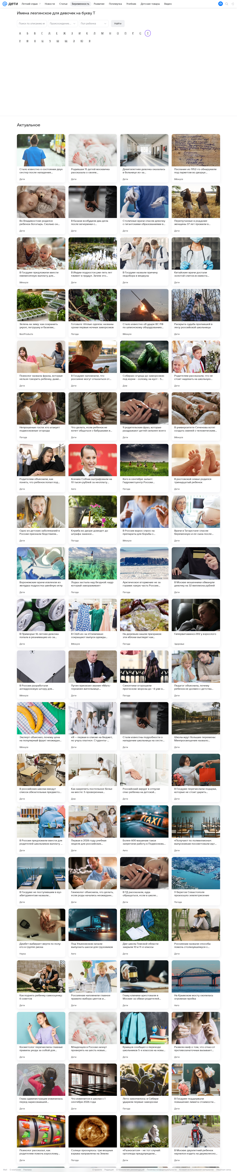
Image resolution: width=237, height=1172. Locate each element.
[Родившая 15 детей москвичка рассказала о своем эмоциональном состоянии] (93, 158)
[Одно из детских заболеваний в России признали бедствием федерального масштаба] (41, 520)
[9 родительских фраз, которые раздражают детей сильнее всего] (144, 416)
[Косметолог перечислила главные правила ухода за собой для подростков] (41, 1036)
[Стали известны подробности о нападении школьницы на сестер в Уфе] (144, 726)
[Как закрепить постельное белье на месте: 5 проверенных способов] (93, 778)
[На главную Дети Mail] (12, 4)
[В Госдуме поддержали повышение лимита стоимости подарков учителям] (196, 1088)
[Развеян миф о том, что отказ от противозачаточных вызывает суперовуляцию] (196, 1036)
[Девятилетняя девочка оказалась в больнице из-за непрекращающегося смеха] (144, 158)
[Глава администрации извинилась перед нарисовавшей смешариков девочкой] (41, 1088)
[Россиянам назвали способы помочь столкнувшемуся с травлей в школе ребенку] (196, 933)
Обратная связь (223, 1169)
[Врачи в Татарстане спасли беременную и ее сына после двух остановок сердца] (196, 520)
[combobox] (59, 23)
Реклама (27, 1169)
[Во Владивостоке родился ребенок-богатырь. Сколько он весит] (41, 210)
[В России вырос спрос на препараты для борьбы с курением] (144, 520)
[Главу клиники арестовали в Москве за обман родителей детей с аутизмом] (144, 984)
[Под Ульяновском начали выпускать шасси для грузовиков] (93, 933)
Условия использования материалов (196, 1169)
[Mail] (5, 4)
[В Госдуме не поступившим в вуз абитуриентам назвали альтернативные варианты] (41, 881)
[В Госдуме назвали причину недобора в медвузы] (144, 261)
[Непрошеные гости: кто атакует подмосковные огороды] (41, 416)
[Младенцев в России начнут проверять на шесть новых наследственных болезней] (93, 1036)
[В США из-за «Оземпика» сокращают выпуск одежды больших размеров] (93, 623)
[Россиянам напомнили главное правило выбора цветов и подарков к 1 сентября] (93, 984)
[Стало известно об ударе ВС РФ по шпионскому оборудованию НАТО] (144, 313)
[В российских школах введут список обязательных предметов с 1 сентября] (41, 778)
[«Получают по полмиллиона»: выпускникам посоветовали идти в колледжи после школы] (196, 829)
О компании (15, 1169)
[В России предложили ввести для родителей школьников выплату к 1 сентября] (41, 829)
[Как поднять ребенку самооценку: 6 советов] (41, 984)
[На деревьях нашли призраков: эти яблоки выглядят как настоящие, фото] (144, 623)
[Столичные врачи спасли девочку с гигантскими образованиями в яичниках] (144, 210)
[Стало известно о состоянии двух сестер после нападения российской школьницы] (41, 158)
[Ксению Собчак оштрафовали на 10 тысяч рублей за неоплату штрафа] (93, 468)
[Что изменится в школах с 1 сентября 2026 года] (93, 1088)
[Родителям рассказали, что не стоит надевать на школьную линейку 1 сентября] (196, 365)
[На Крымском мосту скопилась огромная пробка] (196, 984)
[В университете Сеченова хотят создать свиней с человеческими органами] (196, 416)
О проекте (97, 1169)
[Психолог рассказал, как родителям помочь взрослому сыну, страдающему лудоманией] (41, 1139)
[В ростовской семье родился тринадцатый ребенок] (196, 468)
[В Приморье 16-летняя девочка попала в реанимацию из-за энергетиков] (41, 623)
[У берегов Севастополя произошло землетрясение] (196, 881)
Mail (5, 1169)
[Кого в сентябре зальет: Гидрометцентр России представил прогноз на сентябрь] (144, 468)
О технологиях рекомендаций (130, 1169)
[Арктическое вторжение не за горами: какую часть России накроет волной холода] (144, 571)
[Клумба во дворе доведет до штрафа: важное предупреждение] (93, 520)
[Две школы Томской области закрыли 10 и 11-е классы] (144, 933)
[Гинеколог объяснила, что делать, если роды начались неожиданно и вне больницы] (93, 881)
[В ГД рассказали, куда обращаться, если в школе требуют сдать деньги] (144, 881)
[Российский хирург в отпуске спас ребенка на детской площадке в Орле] (144, 778)
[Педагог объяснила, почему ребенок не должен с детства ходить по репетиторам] (196, 674)
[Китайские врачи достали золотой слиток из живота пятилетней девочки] (196, 261)
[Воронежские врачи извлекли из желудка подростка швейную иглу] (41, 571)
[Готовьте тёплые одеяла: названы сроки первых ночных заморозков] (93, 313)
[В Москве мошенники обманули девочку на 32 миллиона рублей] (196, 571)
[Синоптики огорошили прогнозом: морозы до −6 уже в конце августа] (144, 674)
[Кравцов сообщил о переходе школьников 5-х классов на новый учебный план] (144, 1036)
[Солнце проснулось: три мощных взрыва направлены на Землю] (93, 1139)
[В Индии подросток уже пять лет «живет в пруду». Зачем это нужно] (93, 261)
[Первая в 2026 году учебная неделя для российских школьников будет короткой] (93, 829)
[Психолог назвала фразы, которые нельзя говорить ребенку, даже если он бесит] (41, 365)
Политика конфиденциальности (162, 1169)
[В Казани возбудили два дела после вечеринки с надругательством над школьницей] (93, 210)
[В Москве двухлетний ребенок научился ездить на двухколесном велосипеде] (196, 1139)
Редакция (109, 1169)
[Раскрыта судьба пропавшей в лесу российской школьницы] (196, 313)
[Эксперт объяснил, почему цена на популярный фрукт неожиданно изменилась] (41, 726)
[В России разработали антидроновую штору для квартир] (41, 674)
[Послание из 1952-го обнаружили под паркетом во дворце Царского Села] (196, 158)
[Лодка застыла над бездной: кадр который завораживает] (93, 571)
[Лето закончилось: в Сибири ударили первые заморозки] (144, 1088)
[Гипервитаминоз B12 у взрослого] (196, 623)
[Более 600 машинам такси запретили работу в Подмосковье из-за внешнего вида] (144, 829)
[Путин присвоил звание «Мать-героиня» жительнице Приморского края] (93, 674)
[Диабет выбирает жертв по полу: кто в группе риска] (41, 933)
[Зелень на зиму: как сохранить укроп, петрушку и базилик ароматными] (41, 313)
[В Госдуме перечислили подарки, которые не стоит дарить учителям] (196, 778)
